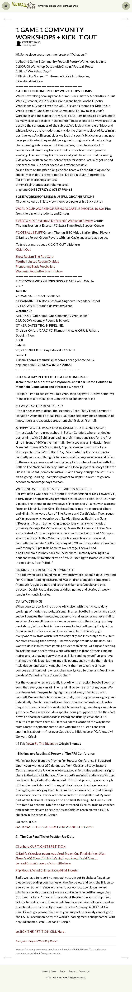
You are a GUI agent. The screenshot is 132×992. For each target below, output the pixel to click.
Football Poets (24, 6)
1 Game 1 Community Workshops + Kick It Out (56, 33)
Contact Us (84, 971)
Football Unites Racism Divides (37, 261)
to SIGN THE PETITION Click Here (40, 931)
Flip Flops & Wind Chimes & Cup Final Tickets (47, 870)
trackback (35, 953)
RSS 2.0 (78, 949)
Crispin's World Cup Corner (42, 941)
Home (44, 971)
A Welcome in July (125, 19)
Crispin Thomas (31, 42)
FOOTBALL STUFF (29, 232)
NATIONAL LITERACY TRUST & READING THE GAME (54, 827)
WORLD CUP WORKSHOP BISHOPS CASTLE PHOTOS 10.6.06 (60, 208)
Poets (62, 971)
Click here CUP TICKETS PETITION (41, 846)
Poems (72, 971)
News (53, 971)
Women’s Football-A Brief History (39, 271)
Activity (126, 6)
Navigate (6, 6)
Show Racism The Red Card (34, 256)
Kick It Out (23, 249)
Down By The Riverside (42, 743)
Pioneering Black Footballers (35, 266)
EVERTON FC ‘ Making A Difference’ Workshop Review (54, 220)
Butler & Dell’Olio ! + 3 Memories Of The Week (7, 19)
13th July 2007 (29, 45)
